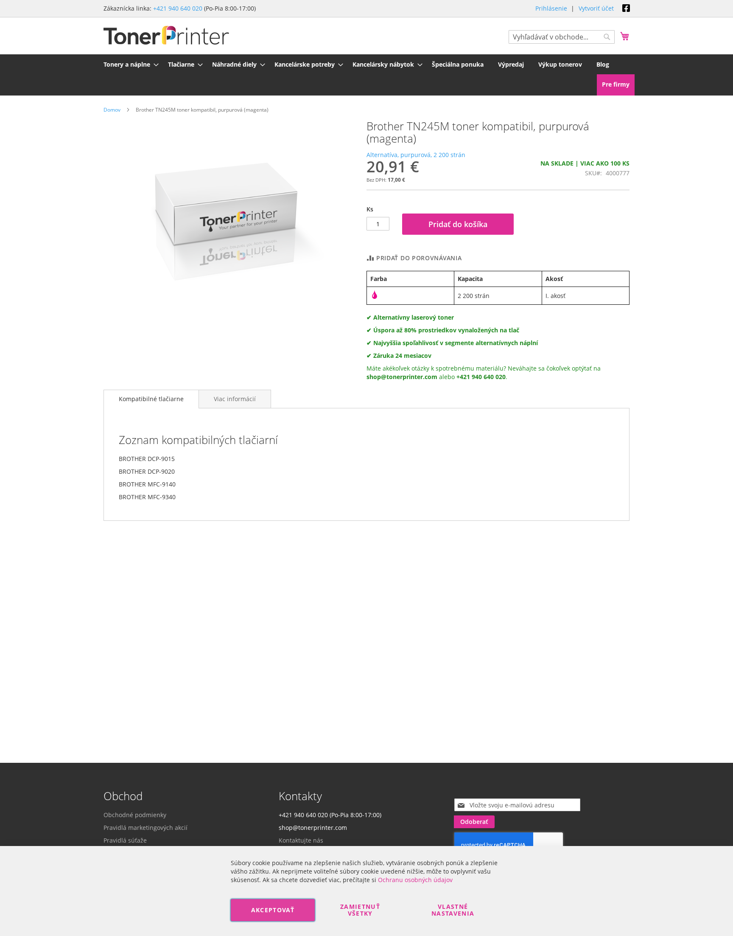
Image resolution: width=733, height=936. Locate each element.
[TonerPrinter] (166, 35)
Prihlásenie (551, 8)
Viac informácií (235, 399)
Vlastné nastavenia (453, 909)
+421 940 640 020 (177, 8)
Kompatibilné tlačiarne (151, 399)
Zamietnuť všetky (360, 909)
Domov (112, 109)
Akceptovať (273, 910)
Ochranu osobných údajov (415, 880)
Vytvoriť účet (596, 8)
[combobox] (562, 37)
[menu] (366, 64)
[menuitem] (128, 64)
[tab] (151, 399)
